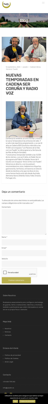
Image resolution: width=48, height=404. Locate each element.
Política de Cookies (11, 358)
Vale (15, 401)
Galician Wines (35, 67)
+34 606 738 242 (9, 382)
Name (4, 237)
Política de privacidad (13, 355)
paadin (25, 67)
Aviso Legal (9, 362)
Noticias (8, 332)
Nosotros (8, 328)
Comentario (6, 207)
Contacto (8, 335)
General (9, 69)
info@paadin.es (8, 388)
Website (5, 259)
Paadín (15, 69)
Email (4, 248)
